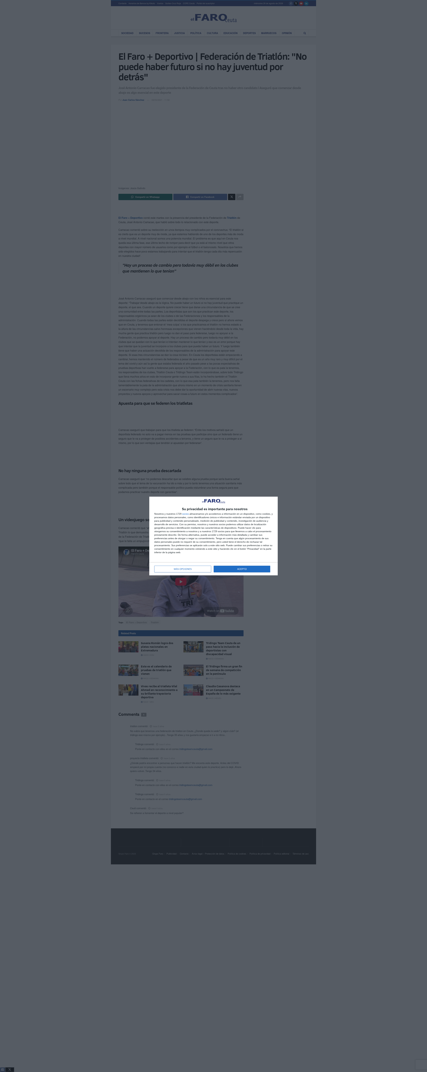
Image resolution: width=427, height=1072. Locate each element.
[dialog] (213, 536)
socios (185, 514)
